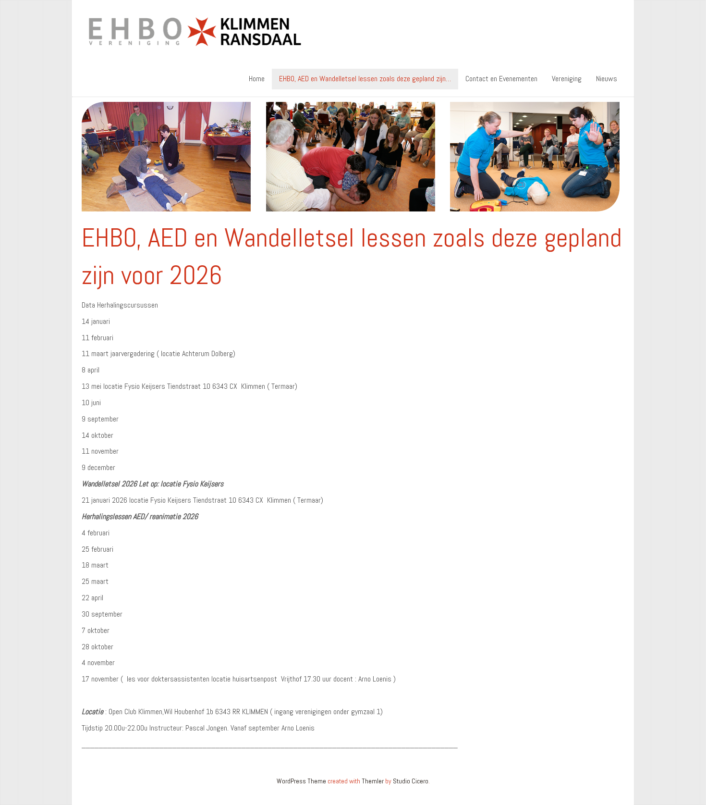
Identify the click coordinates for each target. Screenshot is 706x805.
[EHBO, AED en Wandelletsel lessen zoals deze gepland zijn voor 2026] (351, 154)
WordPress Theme (301, 781)
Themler (373, 781)
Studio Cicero (410, 781)
